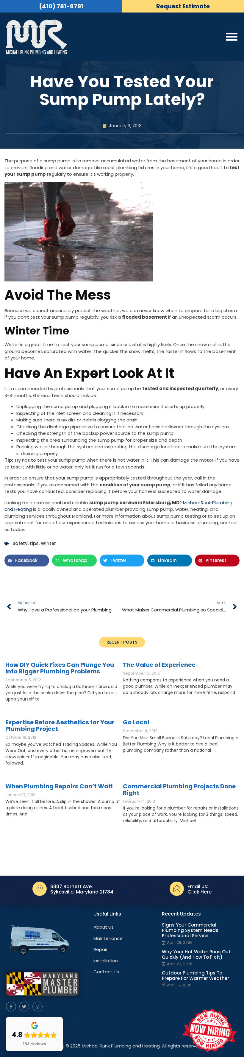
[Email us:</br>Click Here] (177, 889)
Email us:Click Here (199, 889)
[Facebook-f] (11, 1007)
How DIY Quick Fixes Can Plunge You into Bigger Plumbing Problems (59, 668)
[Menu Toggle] (231, 36)
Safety (20, 543)
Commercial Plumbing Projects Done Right (179, 789)
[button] (26, 560)
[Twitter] (24, 1007)
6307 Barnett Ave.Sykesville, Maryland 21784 (81, 889)
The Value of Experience (159, 665)
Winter (48, 543)
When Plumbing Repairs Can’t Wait (59, 786)
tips (34, 543)
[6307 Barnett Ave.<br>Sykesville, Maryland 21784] (39, 889)
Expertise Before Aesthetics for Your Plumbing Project (60, 725)
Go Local (136, 722)
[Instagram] (37, 1007)
